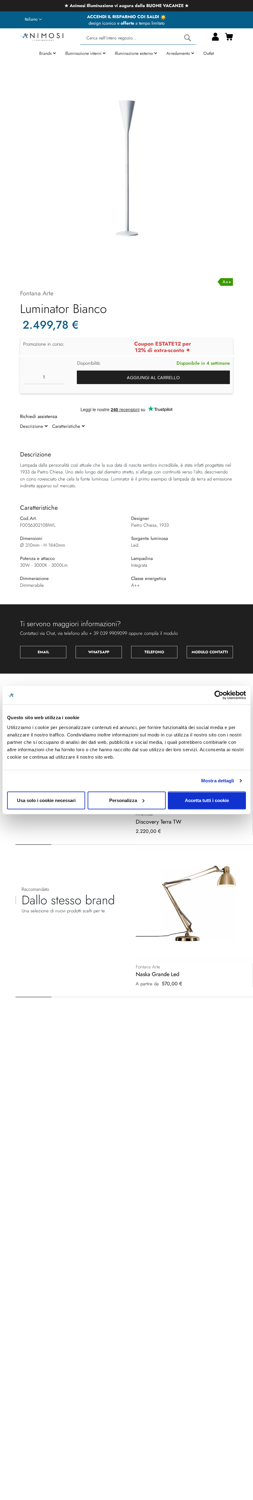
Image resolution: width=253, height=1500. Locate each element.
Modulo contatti (210, 652)
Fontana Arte (36, 293)
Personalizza (123, 800)
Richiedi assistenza (38, 416)
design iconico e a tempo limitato (127, 23)
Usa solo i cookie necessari (46, 800)
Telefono (154, 652)
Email (43, 652)
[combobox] (138, 38)
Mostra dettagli (217, 780)
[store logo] (41, 36)
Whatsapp (98, 652)
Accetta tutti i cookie (207, 800)
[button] (33, 19)
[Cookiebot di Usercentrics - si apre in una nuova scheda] (219, 695)
